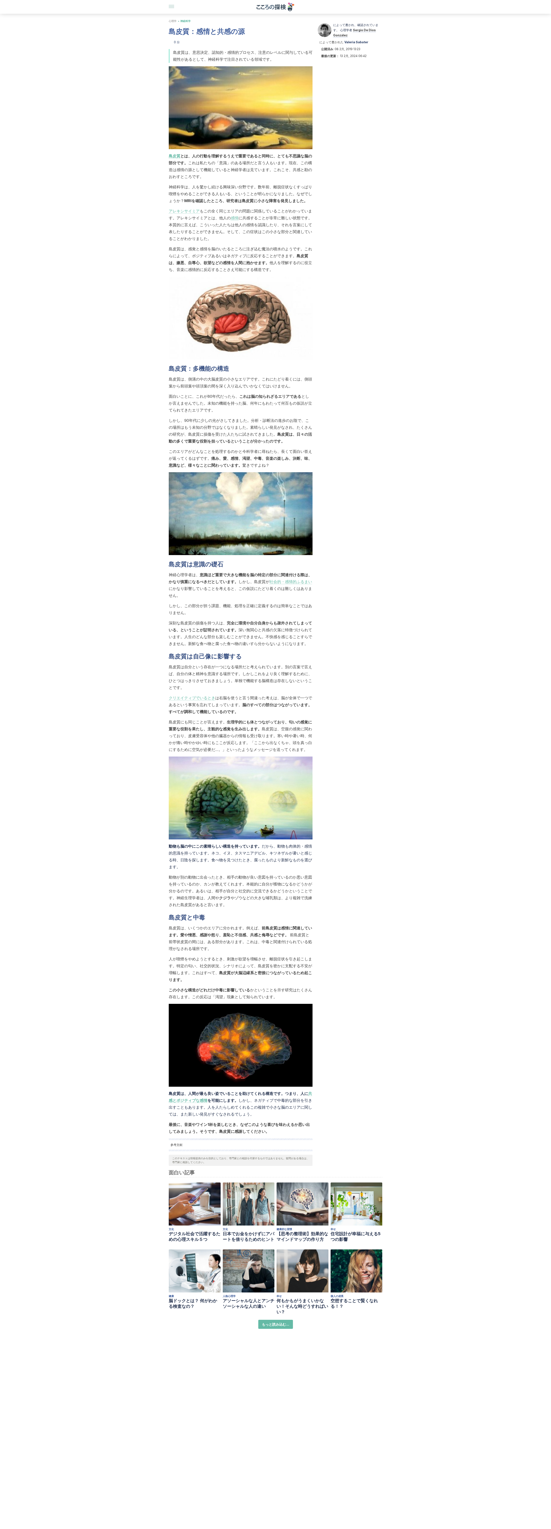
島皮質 (174, 156)
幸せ (333, 1229)
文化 (171, 1229)
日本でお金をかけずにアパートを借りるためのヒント (248, 1236)
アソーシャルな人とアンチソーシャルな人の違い (248, 1303)
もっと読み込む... (275, 1324)
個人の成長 (337, 1296)
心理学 (172, 21)
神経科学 (185, 21)
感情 (234, 218)
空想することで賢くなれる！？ (354, 1303)
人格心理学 (229, 1296)
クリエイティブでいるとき (192, 698)
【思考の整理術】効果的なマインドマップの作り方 (302, 1236)
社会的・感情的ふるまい (290, 581)
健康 (171, 1296)
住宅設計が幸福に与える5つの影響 (356, 1236)
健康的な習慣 (284, 1229)
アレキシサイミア (184, 211)
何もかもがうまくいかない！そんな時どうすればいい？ (302, 1306)
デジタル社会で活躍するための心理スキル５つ (194, 1236)
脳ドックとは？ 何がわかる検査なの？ (193, 1303)
